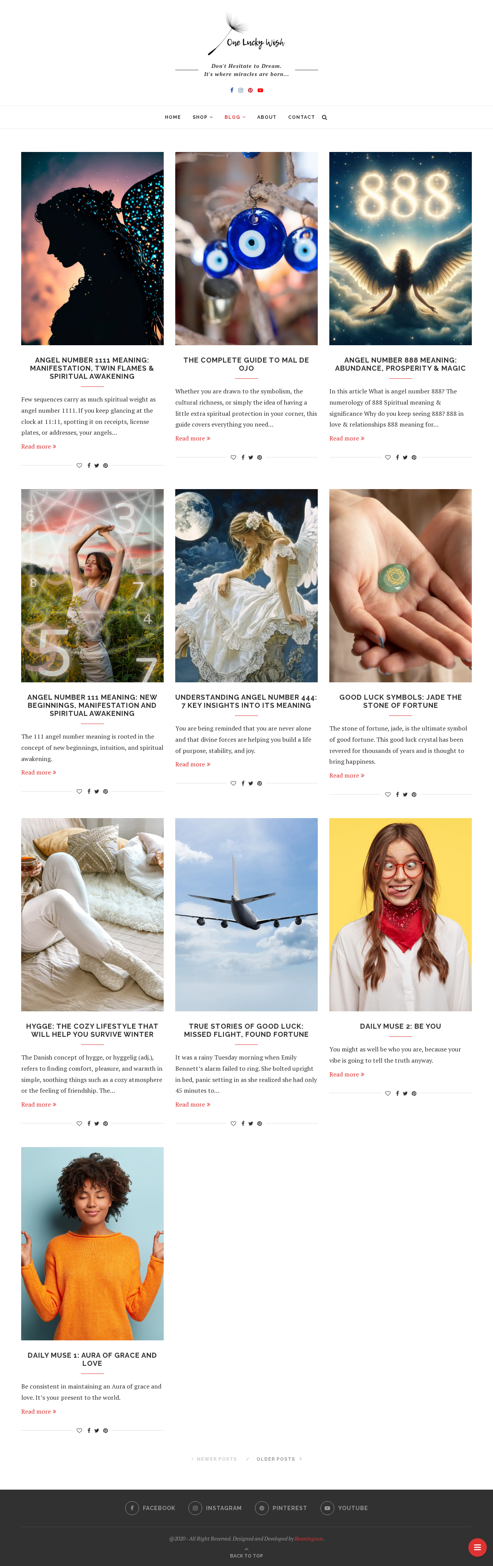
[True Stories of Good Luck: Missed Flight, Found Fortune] (246, 914)
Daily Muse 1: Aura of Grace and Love (92, 1359)
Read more (36, 446)
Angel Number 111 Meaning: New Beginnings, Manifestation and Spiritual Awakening (92, 705)
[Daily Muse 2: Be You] (400, 914)
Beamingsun (309, 1538)
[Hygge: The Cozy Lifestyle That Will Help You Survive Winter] (92, 914)
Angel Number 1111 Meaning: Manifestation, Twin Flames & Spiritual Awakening (92, 368)
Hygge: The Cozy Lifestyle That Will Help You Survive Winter (92, 1030)
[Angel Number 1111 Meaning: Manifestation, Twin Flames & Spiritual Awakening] (92, 248)
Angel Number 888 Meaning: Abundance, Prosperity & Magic (400, 364)
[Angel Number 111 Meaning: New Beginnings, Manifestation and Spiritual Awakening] (92, 585)
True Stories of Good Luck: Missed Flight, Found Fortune (246, 1030)
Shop (200, 117)
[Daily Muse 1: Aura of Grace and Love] (92, 1243)
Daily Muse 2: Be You (400, 1026)
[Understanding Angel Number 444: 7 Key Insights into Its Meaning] (246, 585)
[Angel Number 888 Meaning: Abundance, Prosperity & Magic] (400, 248)
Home (173, 117)
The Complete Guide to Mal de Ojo (246, 364)
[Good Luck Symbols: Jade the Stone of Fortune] (400, 585)
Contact (301, 117)
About (267, 117)
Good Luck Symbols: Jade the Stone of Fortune (400, 701)
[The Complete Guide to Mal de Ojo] (246, 248)
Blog (232, 117)
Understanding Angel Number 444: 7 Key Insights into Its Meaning (246, 701)
